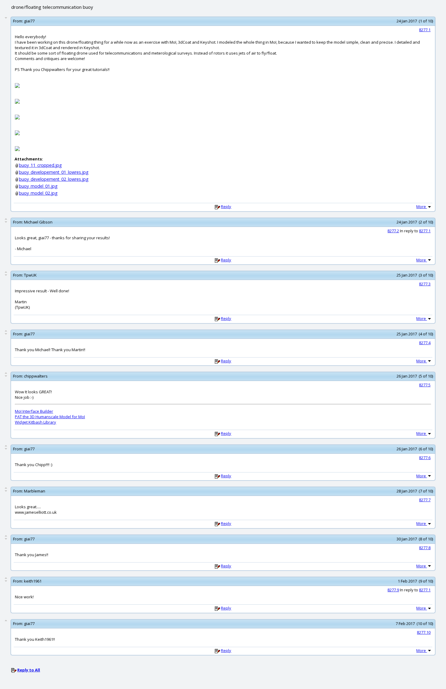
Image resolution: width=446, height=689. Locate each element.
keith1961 (33, 581)
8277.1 (425, 29)
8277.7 (425, 499)
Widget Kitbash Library (35, 422)
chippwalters (36, 376)
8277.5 (425, 385)
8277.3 (425, 284)
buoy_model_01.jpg (38, 186)
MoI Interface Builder (34, 411)
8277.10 (424, 632)
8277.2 (393, 231)
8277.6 (425, 457)
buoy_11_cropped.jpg (40, 165)
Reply (226, 206)
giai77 (29, 21)
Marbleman (34, 491)
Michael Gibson (38, 222)
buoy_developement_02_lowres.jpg (54, 179)
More (421, 206)
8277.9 (393, 590)
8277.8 (425, 547)
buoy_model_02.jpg (38, 193)
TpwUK (30, 275)
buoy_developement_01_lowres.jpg (54, 172)
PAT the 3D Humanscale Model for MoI (50, 416)
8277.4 (425, 342)
